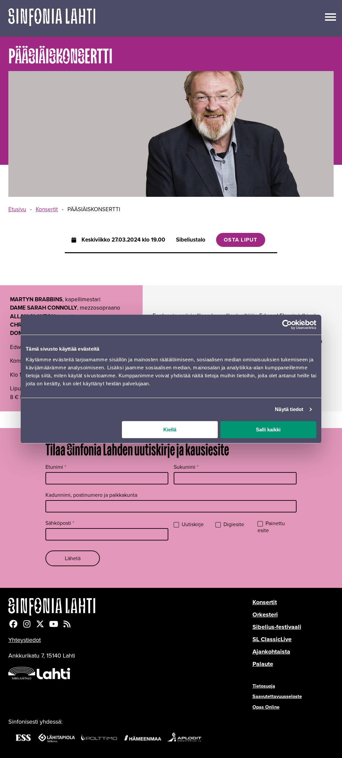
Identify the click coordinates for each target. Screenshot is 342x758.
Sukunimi (186, 467)
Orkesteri (265, 614)
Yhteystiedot (24, 640)
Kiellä (169, 429)
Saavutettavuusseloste (277, 696)
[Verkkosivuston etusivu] (51, 18)
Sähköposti (59, 523)
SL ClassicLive (272, 639)
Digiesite (233, 524)
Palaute (262, 664)
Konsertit (47, 209)
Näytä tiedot (289, 409)
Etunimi (55, 467)
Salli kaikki (268, 429)
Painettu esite (271, 527)
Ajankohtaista (271, 651)
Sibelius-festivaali (276, 627)
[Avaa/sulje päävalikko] (330, 16)
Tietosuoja (263, 686)
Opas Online (266, 707)
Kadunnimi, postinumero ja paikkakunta (91, 495)
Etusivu (17, 209)
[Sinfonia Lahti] (130, 607)
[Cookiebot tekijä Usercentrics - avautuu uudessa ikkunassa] (287, 325)
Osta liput (241, 240)
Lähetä (72, 558)
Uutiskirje (192, 524)
